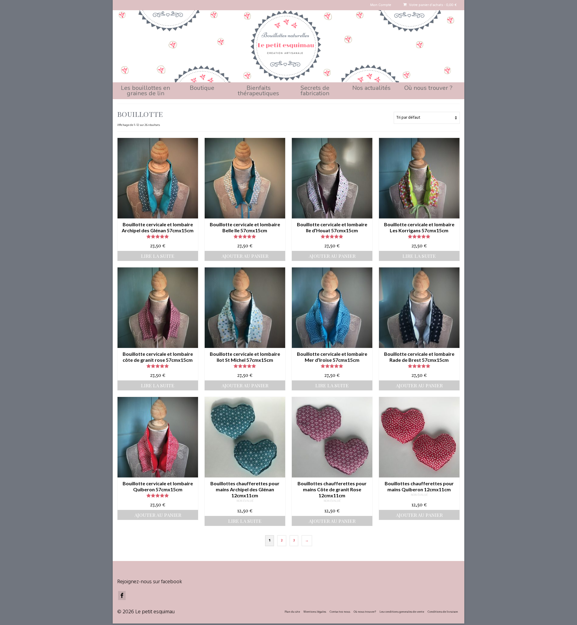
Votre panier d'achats (432, 5)
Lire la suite (157, 256)
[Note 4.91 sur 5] (245, 236)
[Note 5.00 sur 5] (158, 236)
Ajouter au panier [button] (244, 256)
